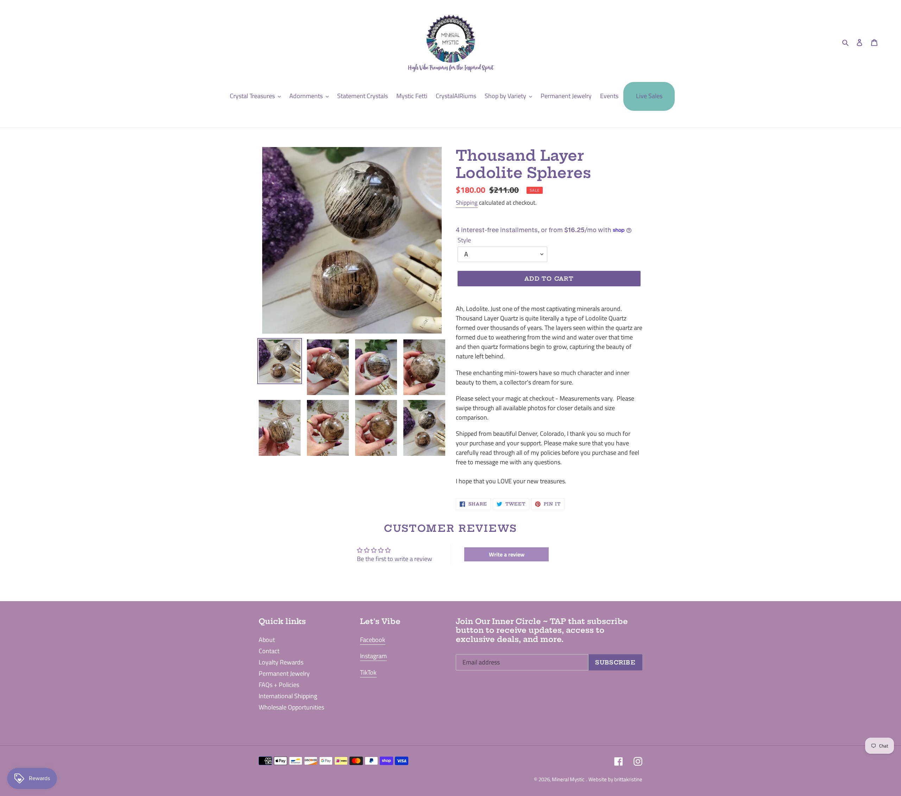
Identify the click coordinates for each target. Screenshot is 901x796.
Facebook (372, 639)
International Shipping (288, 696)
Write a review (506, 554)
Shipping (467, 202)
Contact (269, 651)
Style (464, 240)
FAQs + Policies (279, 684)
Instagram (373, 656)
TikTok (368, 672)
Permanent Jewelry (284, 673)
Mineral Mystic (568, 779)
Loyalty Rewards (281, 662)
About (267, 639)
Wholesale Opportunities (291, 707)
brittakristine (628, 779)
